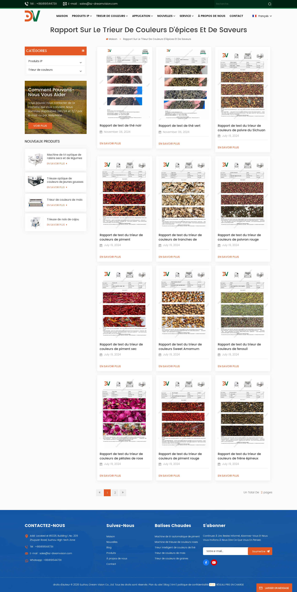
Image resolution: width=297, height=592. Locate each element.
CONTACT (236, 16)
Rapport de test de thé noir (120, 125)
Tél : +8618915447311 (43, 4)
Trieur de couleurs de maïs (64, 200)
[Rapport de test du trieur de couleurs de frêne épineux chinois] (243, 447)
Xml (173, 585)
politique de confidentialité (193, 585)
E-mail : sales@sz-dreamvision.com (93, 4)
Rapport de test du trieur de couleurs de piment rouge (180, 456)
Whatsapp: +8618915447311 (46, 560)
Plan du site (156, 585)
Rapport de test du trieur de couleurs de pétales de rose (121, 456)
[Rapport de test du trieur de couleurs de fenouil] (243, 338)
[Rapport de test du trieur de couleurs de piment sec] (125, 338)
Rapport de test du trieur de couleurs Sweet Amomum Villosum (180, 346)
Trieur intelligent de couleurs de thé (175, 548)
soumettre (258, 551)
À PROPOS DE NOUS (211, 16)
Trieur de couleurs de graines (171, 559)
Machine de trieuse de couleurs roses (176, 542)
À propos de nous (116, 559)
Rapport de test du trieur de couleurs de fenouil (239, 346)
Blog (108, 548)
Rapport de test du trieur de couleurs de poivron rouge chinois (239, 237)
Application (141, 16)
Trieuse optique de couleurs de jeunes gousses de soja (65, 180)
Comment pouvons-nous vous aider (51, 92)
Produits (111, 553)
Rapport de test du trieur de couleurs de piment (121, 237)
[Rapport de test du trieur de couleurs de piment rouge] (184, 447)
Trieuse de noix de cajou (63, 219)
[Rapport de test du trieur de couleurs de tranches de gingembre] (184, 228)
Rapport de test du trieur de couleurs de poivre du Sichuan (241, 128)
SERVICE (185, 16)
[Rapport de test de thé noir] (125, 119)
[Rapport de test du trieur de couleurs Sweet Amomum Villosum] (184, 338)
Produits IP (80, 16)
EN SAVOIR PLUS (56, 164)
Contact (111, 564)
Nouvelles (165, 16)
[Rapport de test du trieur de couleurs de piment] (125, 228)
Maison (62, 16)
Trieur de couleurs (110, 16)
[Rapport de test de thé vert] (184, 119)
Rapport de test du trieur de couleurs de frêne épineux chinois (239, 456)
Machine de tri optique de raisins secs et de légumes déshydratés (64, 156)
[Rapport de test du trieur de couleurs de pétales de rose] (125, 447)
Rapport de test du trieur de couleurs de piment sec (121, 346)
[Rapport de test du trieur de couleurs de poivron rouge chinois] (243, 228)
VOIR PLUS (40, 126)
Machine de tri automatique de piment (177, 537)
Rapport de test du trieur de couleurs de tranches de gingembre (180, 237)
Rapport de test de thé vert (179, 126)
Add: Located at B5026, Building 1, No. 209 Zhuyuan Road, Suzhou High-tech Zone (54, 538)
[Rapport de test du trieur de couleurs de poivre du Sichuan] (243, 119)
